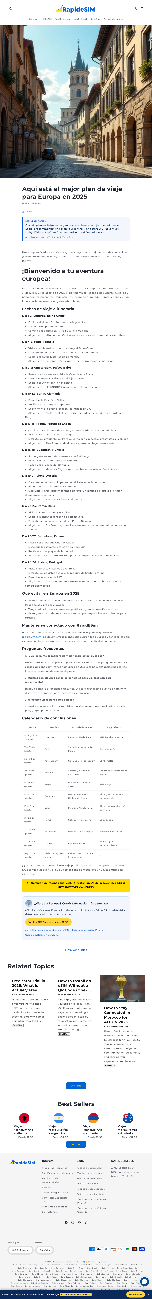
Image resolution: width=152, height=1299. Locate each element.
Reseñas (47, 1187)
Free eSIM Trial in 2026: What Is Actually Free (28, 985)
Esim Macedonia (64, 1280)
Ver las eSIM (135, 1294)
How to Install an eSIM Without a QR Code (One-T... (75, 985)
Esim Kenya (101, 1277)
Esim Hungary (87, 1274)
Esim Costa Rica (75, 1268)
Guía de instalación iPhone (87, 930)
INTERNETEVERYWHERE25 (75, 1294)
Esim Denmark (18, 1271)
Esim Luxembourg (44, 1280)
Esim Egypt (61, 1271)
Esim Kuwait (116, 1277)
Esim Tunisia (89, 1289)
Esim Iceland (103, 1274)
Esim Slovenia (66, 1286)
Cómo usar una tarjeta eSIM (55, 1199)
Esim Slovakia (49, 1286)
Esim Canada (41, 1268)
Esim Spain (122, 1286)
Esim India (117, 1274)
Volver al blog (77, 950)
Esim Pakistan (74, 1283)
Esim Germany (21, 1274)
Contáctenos (49, 1212)
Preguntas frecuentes (54, 1168)
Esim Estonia (76, 1271)
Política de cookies (87, 1183)
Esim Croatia (93, 1268)
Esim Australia (70, 1265)
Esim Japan (52, 1277)
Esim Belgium (121, 1265)
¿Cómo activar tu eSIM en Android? (91, 1210)
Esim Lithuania (25, 1280)
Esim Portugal (106, 1283)
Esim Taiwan (57, 1289)
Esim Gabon (122, 1271)
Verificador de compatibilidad (51, 1180)
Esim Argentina (36, 1265)
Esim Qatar (122, 1283)
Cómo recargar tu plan (55, 1192)
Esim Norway (58, 1283)
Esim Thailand (73, 1289)
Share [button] (29, 211)
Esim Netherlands (19, 1283)
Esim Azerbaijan (103, 1265)
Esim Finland (92, 1271)
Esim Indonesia (133, 1274)
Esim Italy (38, 1277)
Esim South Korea (104, 1286)
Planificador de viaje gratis (57, 1173)
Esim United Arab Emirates (126, 1289)
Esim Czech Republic (127, 1268)
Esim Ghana (37, 1274)
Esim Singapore (32, 1286)
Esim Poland (90, 1283)
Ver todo (76, 1085)
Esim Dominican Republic (41, 1271)
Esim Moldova (113, 1280)
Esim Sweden (22, 1289)
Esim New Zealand (40, 1283)
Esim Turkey (104, 1289)
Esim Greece (52, 1274)
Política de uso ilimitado (90, 1194)
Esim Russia (16, 1286)
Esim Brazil (136, 1265)
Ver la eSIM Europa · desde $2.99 (48, 922)
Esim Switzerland (40, 1289)
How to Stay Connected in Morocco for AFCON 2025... (117, 1015)
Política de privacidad (89, 1168)
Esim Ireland (24, 1277)
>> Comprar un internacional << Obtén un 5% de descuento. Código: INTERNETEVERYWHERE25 (76, 885)
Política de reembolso (89, 1178)
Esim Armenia (53, 1265)
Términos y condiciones (90, 1173)
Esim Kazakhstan (84, 1277)
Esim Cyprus (108, 1268)
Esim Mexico (98, 1280)
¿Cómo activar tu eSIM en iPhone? (91, 1201)
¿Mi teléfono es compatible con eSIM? (47, 930)
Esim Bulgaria (24, 1268)
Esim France (107, 1271)
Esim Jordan (67, 1277)
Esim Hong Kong (69, 1274)
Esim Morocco (130, 1280)
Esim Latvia (130, 1277)
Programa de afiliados (54, 1206)
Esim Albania (19, 1265)
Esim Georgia (137, 1271)
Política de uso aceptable (91, 1189)
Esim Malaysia (81, 1280)
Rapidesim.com (60, 1262)
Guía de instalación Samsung (42, 935)
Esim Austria (86, 1265)
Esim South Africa (84, 1286)
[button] (10, 8)
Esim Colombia (57, 1268)
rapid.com (31, 636)
